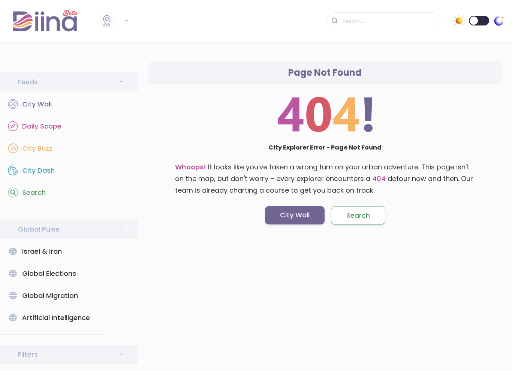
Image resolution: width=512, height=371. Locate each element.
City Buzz (37, 148)
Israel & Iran (42, 251)
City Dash (38, 170)
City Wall (37, 104)
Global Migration (50, 295)
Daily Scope (41, 126)
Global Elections (49, 273)
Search (34, 192)
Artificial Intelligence (56, 317)
